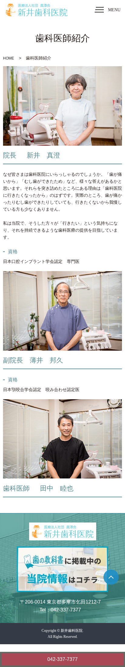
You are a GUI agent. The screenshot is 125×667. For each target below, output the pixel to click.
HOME (8, 58)
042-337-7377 (62, 659)
